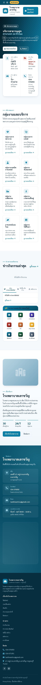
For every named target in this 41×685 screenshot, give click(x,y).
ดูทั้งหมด (33, 266)
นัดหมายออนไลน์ (30, 10)
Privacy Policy (7, 681)
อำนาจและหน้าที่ (8, 612)
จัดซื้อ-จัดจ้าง (23, 289)
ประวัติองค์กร (7, 604)
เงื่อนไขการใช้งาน (17, 681)
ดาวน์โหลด (6, 640)
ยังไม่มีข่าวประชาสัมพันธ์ (12, 295)
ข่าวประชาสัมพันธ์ (10, 289)
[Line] (7, 2)
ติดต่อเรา (24, 49)
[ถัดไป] (37, 37)
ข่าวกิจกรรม (6, 625)
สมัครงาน (34, 289)
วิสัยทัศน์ (5, 600)
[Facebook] (4, 2)
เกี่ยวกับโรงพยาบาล (11, 434)
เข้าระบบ (15, 2)
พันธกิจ (5, 608)
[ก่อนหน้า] (4, 37)
